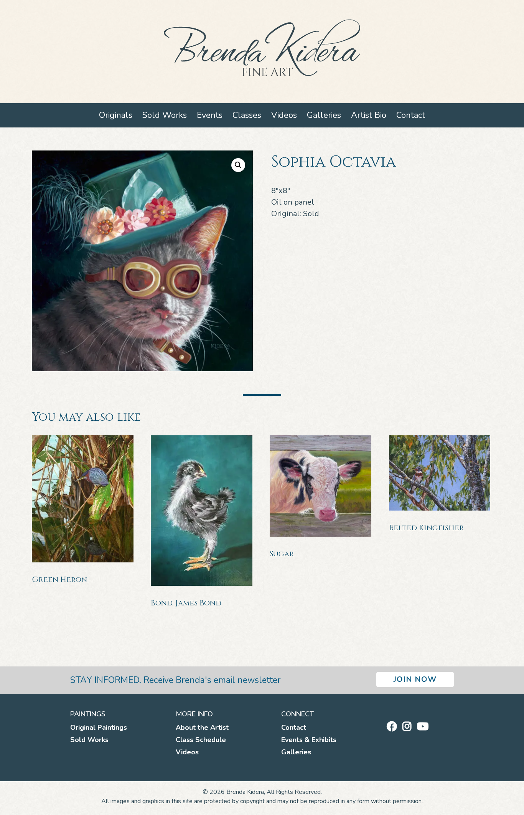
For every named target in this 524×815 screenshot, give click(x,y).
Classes (246, 115)
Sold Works (164, 115)
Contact (410, 115)
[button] (238, 165)
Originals (115, 115)
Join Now (415, 679)
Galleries (324, 115)
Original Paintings (98, 727)
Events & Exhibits (308, 739)
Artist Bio (368, 115)
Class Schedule (201, 739)
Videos (284, 115)
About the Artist (202, 727)
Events (209, 115)
